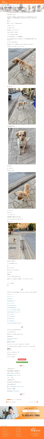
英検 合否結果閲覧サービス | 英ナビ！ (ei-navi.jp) (13, 375)
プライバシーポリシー (35, 432)
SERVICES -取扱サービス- (5, 433)
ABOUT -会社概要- (18, 431)
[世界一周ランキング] (9, 348)
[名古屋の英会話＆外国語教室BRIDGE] (4, 2)
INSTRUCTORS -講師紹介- (5, 434)
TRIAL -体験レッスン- (5, 436)
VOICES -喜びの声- (18, 428)
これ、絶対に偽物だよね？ (11, 320)
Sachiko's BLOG (8, 399)
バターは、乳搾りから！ (11, 314)
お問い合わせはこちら (31, 410)
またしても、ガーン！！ (11, 296)
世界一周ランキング (9, 352)
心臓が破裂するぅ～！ (11, 298)
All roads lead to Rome (11, 318)
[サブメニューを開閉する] (13, 429)
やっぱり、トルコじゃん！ (11, 303)
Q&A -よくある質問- (18, 429)
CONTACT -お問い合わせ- (19, 436)
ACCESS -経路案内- (18, 434)
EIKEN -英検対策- (4, 431)
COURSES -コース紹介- (5, 429)
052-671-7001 (32, 415)
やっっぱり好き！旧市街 (11, 316)
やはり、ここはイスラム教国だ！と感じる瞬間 (14, 309)
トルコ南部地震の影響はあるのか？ (12, 307)
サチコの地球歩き (17, 399)
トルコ (14, 399)
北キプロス (13, 399)
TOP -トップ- (4, 428)
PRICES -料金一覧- (18, 433)
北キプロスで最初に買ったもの (12, 305)
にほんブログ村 (9, 339)
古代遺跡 (20, 399)
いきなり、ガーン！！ (11, 294)
